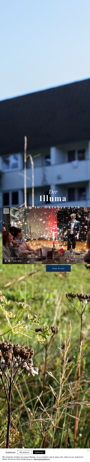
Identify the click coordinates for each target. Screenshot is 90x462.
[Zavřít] (88, 450)
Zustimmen (39, 452)
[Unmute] (9, 260)
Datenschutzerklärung (42, 459)
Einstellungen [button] (11, 452)
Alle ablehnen (24, 452)
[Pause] (5, 260)
